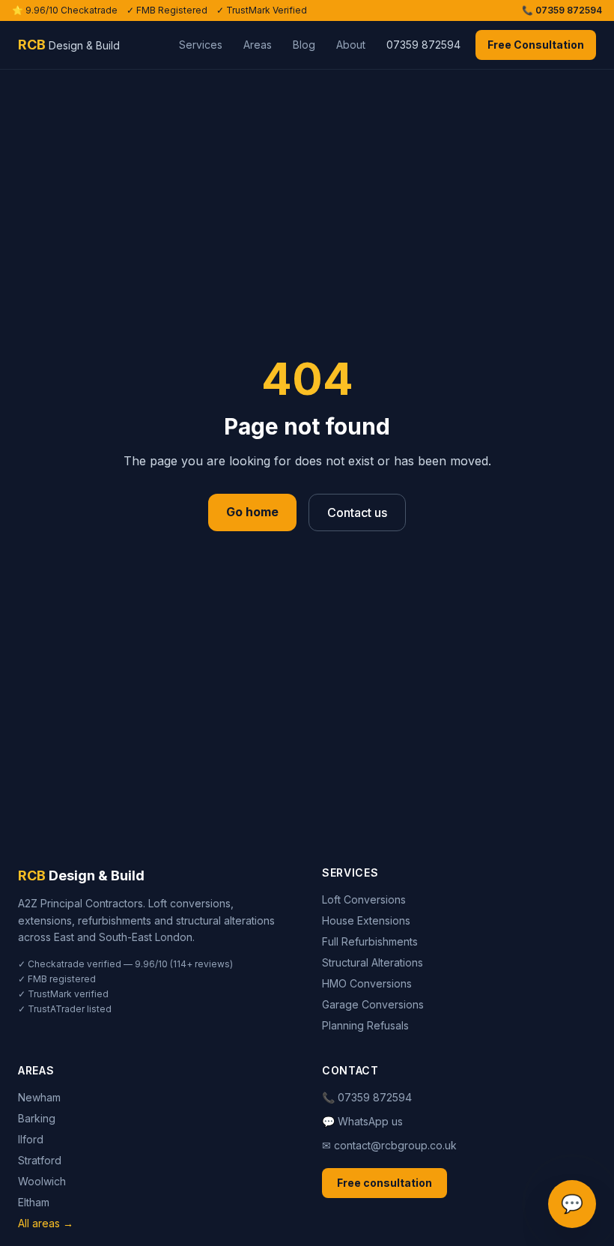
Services (200, 44)
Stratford (39, 1160)
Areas (257, 44)
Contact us (357, 512)
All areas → (45, 1223)
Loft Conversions (364, 899)
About (350, 44)
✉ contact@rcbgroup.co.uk (389, 1145)
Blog (304, 44)
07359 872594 (423, 44)
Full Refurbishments (370, 941)
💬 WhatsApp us (362, 1121)
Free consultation (384, 1182)
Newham (39, 1097)
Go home (252, 511)
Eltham (33, 1202)
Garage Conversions (373, 1004)
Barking (36, 1118)
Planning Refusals (365, 1025)
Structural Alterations (372, 962)
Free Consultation (535, 44)
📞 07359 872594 (562, 10)
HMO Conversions (367, 983)
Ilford (30, 1139)
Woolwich (42, 1181)
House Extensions (366, 920)
